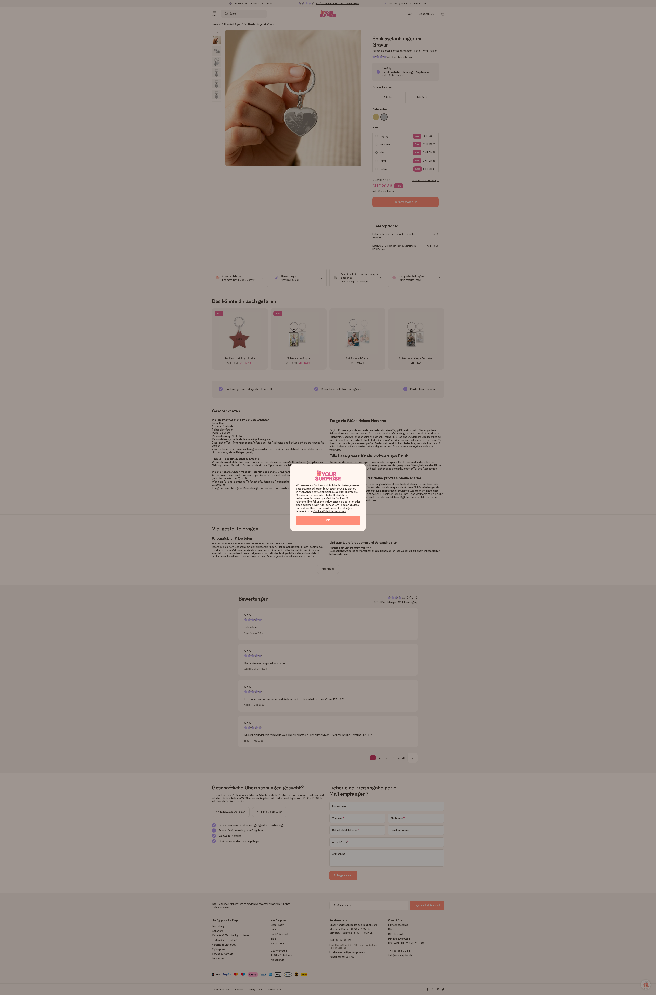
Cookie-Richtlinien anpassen (329, 511)
